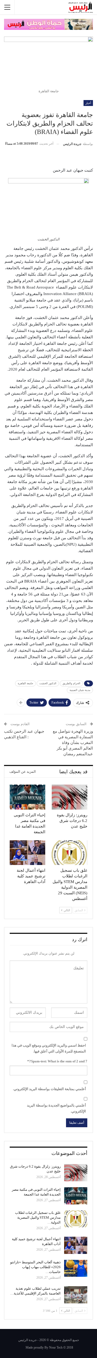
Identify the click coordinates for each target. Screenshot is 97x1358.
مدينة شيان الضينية (80, 690)
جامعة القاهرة (25, 683)
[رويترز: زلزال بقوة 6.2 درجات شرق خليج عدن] (69, 797)
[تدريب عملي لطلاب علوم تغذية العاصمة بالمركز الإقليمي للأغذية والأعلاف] (75, 1294)
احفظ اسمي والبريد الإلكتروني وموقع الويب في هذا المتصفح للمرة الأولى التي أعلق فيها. (49, 1048)
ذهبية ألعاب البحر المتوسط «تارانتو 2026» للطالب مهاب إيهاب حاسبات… (35, 1267)
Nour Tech (56, 1347)
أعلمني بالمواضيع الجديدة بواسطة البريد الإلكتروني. (56, 1108)
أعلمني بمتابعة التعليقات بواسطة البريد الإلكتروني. (49, 1089)
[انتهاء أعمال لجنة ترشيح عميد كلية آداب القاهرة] (27, 852)
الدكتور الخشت (47, 683)
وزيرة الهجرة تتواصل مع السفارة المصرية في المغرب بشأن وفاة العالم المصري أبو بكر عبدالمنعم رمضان (73, 742)
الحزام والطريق (71, 683)
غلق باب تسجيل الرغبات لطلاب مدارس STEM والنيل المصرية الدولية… (38, 1217)
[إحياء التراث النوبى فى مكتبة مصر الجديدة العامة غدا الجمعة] (27, 797)
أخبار (88, 103)
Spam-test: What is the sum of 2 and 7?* (57, 1061)
